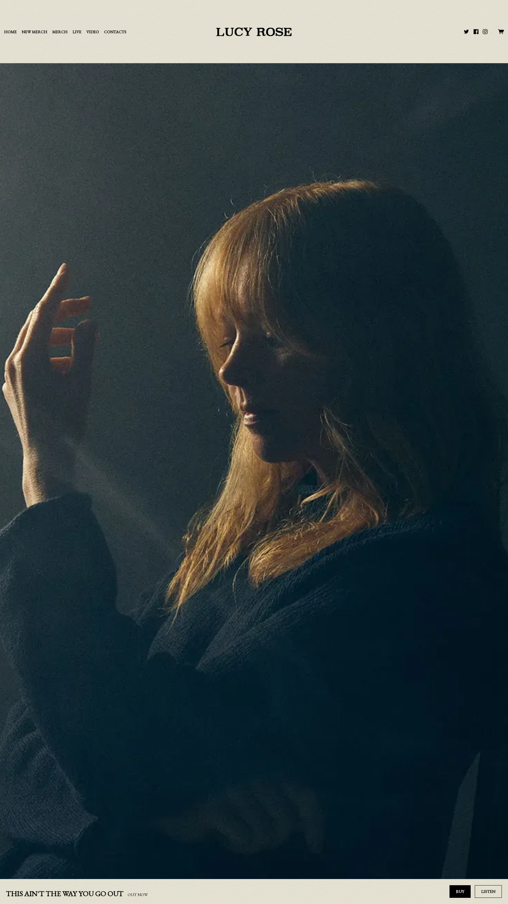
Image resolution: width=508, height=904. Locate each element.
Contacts (115, 31)
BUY (460, 891)
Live (77, 31)
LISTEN (488, 891)
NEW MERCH (34, 31)
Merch (60, 31)
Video (92, 31)
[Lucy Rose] (254, 31)
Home (10, 31)
